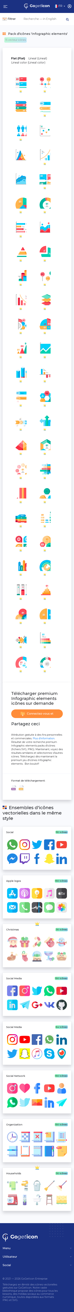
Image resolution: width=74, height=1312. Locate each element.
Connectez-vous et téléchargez (39, 715)
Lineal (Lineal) (37, 58)
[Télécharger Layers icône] (45, 299)
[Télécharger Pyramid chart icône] (21, 154)
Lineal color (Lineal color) (28, 62)
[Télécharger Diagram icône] (45, 179)
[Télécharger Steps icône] (21, 82)
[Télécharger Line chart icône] (45, 82)
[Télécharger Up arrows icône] (45, 420)
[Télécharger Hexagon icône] (45, 396)
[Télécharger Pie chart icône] (21, 203)
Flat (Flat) (18, 58)
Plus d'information (44, 738)
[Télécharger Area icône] (21, 179)
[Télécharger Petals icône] (21, 541)
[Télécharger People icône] (21, 130)
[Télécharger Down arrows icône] (21, 493)
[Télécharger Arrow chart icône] (21, 396)
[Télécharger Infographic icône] (45, 227)
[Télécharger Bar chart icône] (21, 106)
